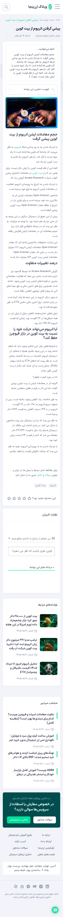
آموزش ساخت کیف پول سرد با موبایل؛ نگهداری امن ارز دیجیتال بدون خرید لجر (31, 738)
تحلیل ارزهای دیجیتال (45, 35)
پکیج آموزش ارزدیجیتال (20, 835)
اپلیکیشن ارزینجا (46, 848)
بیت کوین (37, 173)
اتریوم (18, 147)
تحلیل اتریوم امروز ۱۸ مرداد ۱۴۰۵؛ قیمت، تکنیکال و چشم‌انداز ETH (21, 668)
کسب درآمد (20, 841)
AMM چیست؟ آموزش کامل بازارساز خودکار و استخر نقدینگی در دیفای (33, 772)
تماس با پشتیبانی (19, 820)
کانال (39, 475)
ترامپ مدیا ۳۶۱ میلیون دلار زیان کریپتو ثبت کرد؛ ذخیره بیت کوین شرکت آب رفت (21, 644)
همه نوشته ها (46, 20)
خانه (58, 20)
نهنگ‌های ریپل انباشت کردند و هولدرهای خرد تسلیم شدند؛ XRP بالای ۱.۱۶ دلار (31, 755)
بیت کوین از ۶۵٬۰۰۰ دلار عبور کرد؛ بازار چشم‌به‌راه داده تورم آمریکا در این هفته (21, 620)
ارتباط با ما (46, 841)
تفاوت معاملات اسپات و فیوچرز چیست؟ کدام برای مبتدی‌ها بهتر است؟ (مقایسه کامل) (31, 718)
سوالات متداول (44, 820)
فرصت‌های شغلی (46, 854)
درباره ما (46, 835)
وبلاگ (47, 475)
